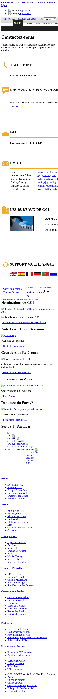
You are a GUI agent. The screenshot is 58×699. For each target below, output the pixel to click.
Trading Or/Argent (16, 550)
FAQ (9, 617)
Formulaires (13, 603)
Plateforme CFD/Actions (19, 652)
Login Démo (25, 13)
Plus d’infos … (10, 396)
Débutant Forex (15, 484)
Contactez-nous (15, 530)
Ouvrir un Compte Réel (18, 493)
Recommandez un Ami (18, 634)
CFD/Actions (14, 574)
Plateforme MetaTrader (18, 655)
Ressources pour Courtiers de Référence (27, 637)
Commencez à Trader (12, 591)
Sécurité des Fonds (16, 516)
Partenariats (7, 623)
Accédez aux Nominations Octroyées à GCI (24, 322)
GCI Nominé (13, 519)
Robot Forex (13, 666)
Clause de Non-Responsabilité (22, 685)
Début (4, 478)
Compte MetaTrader (17, 579)
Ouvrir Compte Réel (17, 600)
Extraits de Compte (16, 614)
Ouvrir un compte (16, 680)
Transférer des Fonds (17, 495)
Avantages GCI (15, 513)
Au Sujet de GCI (15, 511)
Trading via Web (15, 663)
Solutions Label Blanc (18, 640)
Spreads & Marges (16, 562)
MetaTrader (13, 548)
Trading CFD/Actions (12, 568)
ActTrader (12, 545)
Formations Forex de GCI (15, 419)
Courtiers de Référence (18, 629)
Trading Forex (32, 24)
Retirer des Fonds (16, 498)
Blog (9, 524)
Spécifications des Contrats (20, 585)
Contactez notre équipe (14, 346)
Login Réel (24, 10)
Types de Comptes (16, 542)
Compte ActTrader (16, 577)
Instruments (13, 559)
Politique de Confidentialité (20, 688)
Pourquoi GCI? (14, 487)
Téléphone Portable (16, 660)
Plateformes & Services (13, 646)
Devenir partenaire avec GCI (16, 372)
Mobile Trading (15, 556)
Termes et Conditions (17, 691)
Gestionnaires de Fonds (18, 632)
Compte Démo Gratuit (18, 490)
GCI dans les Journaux (18, 522)
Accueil (18, 23)
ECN (10, 553)
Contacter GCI (14, 682)
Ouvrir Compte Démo (18, 597)
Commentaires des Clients (20, 527)
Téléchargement (15, 669)
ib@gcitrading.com (46, 175)
